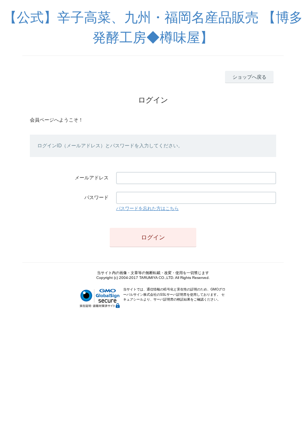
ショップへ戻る (249, 77)
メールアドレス (92, 177)
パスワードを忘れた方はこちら (147, 208)
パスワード (96, 197)
